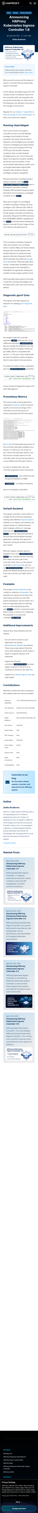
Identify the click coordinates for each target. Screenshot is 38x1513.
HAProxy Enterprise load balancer (14, 1457)
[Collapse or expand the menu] (34, 3)
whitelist (20, 645)
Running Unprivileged (16, 125)
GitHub (13, 843)
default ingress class (23, 674)
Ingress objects (28, 520)
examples (25, 592)
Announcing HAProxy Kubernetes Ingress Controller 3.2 (15, 968)
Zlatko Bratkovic (19, 39)
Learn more (29, 72)
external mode (18, 565)
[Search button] (30, 3)
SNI (31, 670)
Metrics (6, 444)
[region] (19, 234)
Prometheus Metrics (15, 396)
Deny (18, 1502)
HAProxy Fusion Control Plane (13, 1460)
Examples (9, 584)
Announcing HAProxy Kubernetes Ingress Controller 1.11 (15, 866)
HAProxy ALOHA (8, 1472)
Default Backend (13, 508)
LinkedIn (6, 843)
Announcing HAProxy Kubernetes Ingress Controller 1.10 (15, 1021)
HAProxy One (7, 1454)
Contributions (11, 685)
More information (23, 1495)
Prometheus (16, 405)
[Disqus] (19, 1088)
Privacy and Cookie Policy (9, 1495)
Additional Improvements (18, 625)
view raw (30, 233)
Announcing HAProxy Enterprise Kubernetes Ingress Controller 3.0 (16, 916)
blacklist (11, 645)
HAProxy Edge (8, 1463)
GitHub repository (20, 589)
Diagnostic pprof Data (16, 295)
